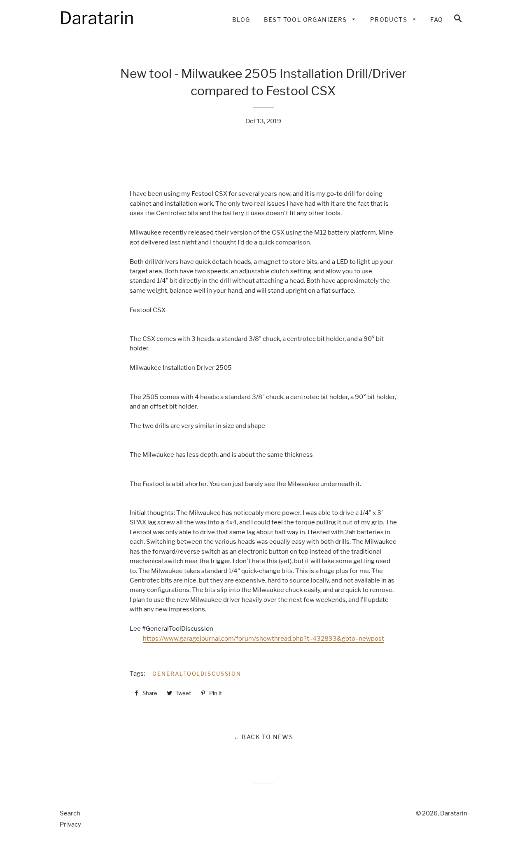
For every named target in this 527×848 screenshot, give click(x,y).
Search (70, 813)
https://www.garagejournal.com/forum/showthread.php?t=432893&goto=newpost (263, 638)
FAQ (436, 19)
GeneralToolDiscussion (196, 673)
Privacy (70, 824)
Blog (241, 19)
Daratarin (453, 813)
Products (389, 19)
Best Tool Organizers (306, 19)
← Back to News (264, 736)
